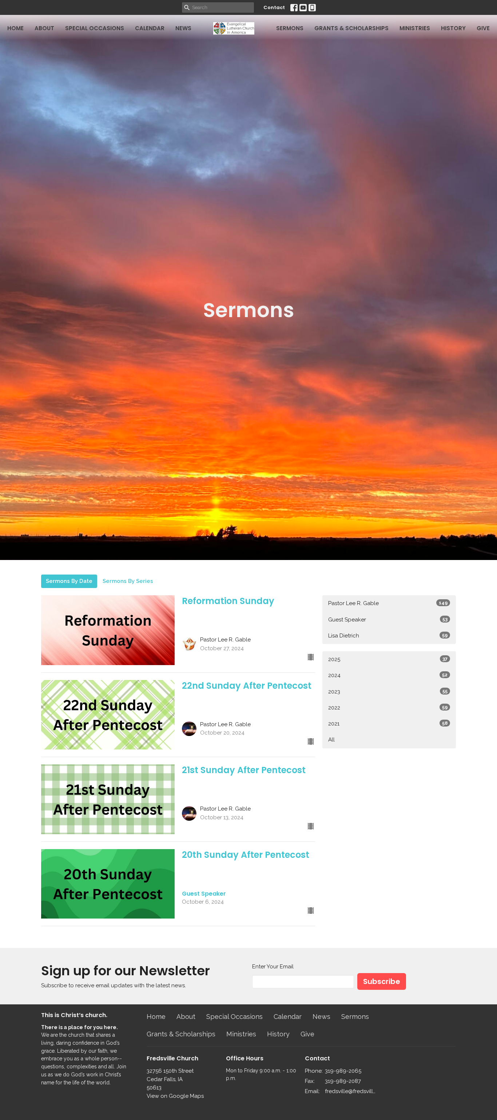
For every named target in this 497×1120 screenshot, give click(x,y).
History (453, 28)
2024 (388, 675)
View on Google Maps (175, 1096)
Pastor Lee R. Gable (388, 603)
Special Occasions (94, 28)
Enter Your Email (273, 966)
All (331, 739)
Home (15, 28)
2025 (388, 659)
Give (483, 28)
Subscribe (381, 981)
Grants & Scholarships (351, 28)
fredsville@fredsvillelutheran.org (351, 1091)
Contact (274, 7)
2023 (388, 691)
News (183, 28)
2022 (388, 707)
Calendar (149, 28)
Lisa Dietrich (388, 635)
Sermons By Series (128, 581)
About (44, 28)
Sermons (289, 28)
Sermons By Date (69, 581)
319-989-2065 (343, 1071)
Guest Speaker (388, 619)
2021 (388, 723)
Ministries (414, 28)
